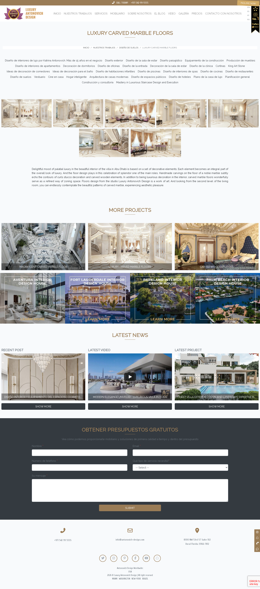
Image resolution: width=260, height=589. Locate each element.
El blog (159, 13)
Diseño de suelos (20, 76)
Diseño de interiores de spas (180, 71)
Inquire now (248, 3)
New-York (136, 579)
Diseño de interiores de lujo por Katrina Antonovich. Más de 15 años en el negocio (53, 60)
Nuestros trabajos (78, 13)
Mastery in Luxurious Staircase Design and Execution (147, 82)
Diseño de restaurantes (239, 71)
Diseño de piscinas (149, 71)
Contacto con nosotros (223, 13)
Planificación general (237, 76)
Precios (197, 13)
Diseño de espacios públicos (148, 76)
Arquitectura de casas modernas (108, 76)
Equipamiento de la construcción (204, 60)
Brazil (145, 579)
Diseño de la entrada (135, 65)
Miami (114, 579)
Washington (124, 579)
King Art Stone (236, 65)
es (248, 11)
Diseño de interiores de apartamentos (37, 65)
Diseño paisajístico (171, 60)
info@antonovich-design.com (130, 539)
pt (248, 15)
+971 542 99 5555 (62, 540)
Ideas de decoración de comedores (28, 71)
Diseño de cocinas (212, 71)
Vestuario (39, 76)
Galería (183, 13)
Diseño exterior (114, 60)
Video (172, 13)
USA (130, 571)
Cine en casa (55, 76)
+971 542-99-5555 (139, 2)
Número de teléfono (45, 460)
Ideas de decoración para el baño (73, 71)
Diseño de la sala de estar (141, 60)
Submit (130, 507)
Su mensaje (39, 475)
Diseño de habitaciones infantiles (115, 71)
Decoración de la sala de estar (168, 65)
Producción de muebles (241, 60)
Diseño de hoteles (180, 76)
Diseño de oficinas (109, 65)
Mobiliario (117, 13)
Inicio (57, 13)
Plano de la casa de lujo (208, 76)
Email (137, 445)
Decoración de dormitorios (79, 65)
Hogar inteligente (76, 76)
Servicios (101, 13)
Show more (43, 406)
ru (248, 19)
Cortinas (220, 65)
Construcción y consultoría (97, 82)
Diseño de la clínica (201, 65)
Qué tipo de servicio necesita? (152, 460)
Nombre (37, 445)
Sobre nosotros (140, 13)
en (248, 7)
